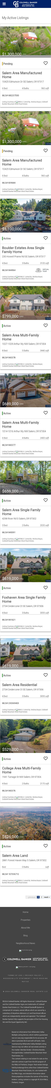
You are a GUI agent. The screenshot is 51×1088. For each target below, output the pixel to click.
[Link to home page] (25, 4)
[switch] (45, 63)
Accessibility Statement (17, 978)
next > (47, 897)
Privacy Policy (33, 975)
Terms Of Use (15, 975)
